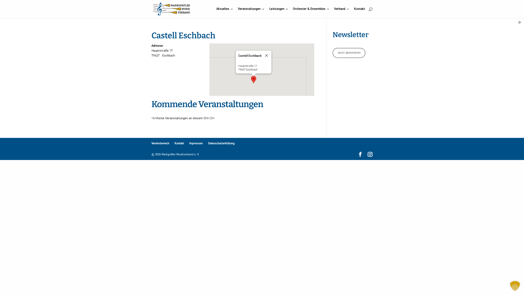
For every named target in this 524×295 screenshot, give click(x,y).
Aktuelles (222, 9)
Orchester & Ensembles (309, 9)
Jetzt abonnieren (349, 52)
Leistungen (276, 9)
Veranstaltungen (249, 9)
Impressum (196, 143)
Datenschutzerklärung (221, 143)
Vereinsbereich (160, 143)
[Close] (266, 55)
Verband (339, 9)
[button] (253, 80)
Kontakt (359, 9)
